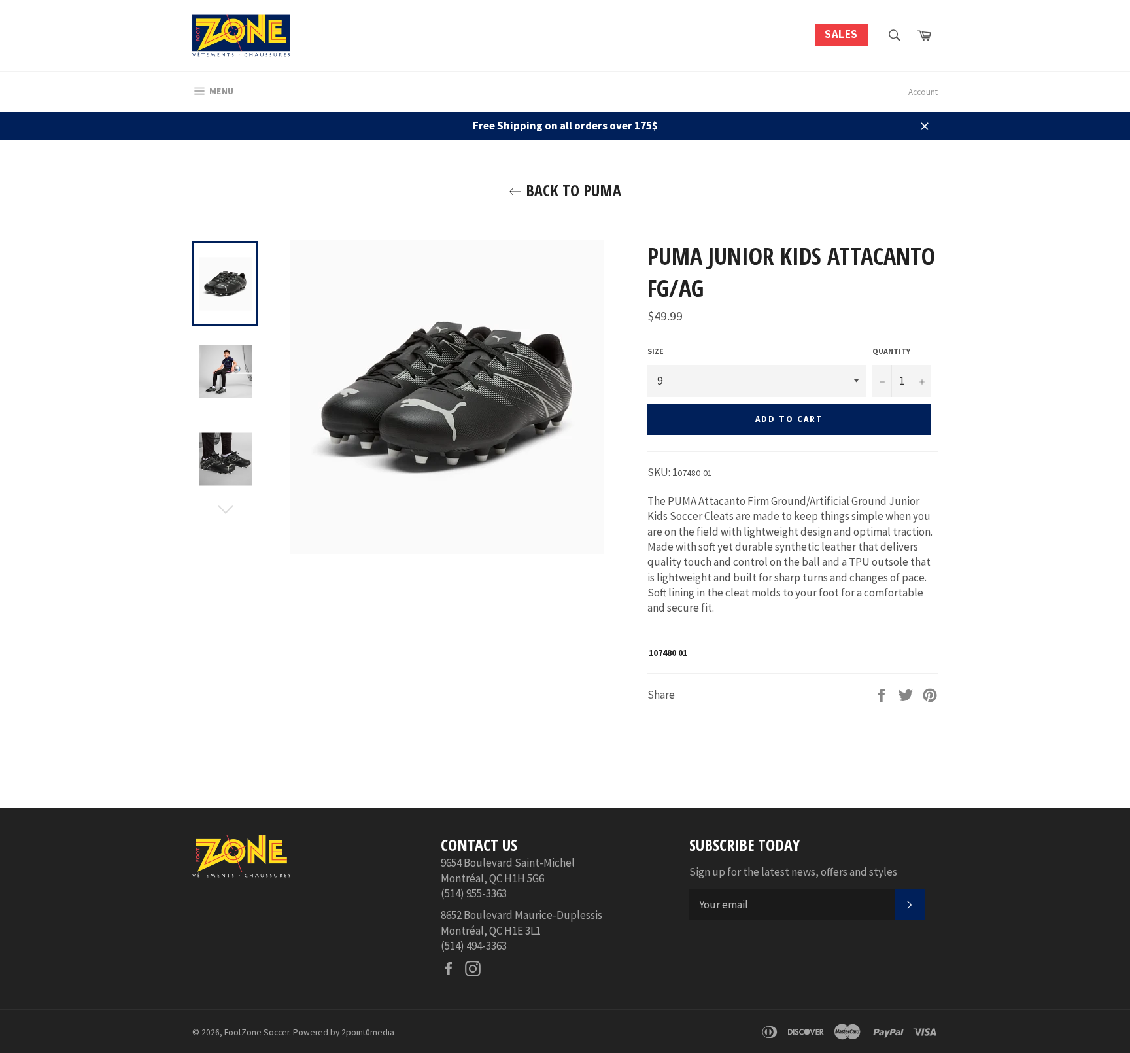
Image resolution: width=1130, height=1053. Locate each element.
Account (923, 91)
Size (655, 351)
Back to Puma (571, 190)
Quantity (891, 351)
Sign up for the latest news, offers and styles (793, 872)
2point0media (367, 1032)
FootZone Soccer (256, 1032)
